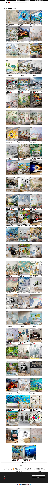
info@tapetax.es (7, 476)
